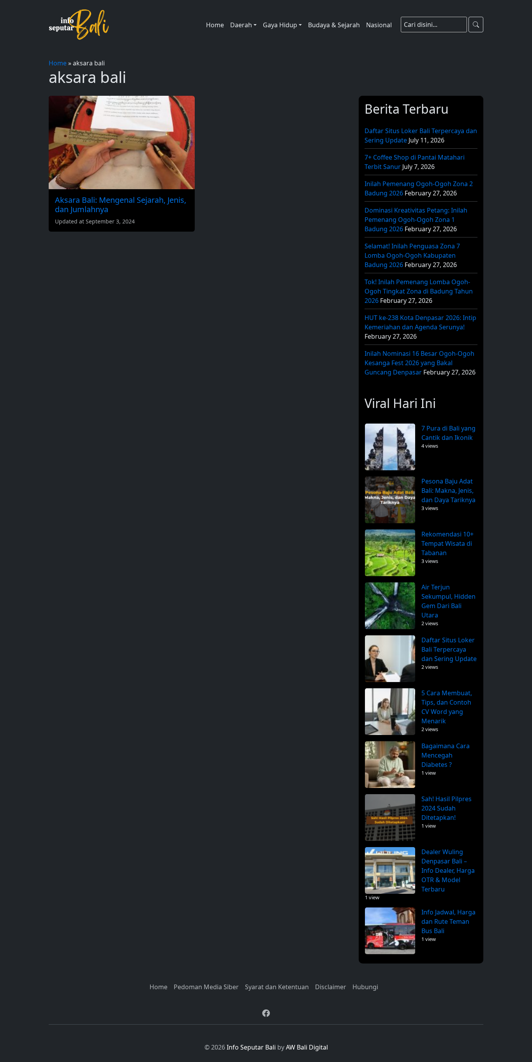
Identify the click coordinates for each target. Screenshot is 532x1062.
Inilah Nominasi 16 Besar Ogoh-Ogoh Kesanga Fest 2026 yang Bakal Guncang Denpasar (419, 362)
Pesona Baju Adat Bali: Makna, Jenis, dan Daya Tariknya (448, 490)
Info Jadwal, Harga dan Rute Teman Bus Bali (448, 921)
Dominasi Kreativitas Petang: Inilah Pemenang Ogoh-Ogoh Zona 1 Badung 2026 (416, 219)
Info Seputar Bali (251, 1047)
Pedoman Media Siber (206, 987)
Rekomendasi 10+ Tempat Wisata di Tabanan (447, 543)
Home (58, 63)
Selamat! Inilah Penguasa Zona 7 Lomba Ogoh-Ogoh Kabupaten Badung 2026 (412, 255)
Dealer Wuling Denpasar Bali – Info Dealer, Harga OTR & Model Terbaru (448, 870)
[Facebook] (266, 1013)
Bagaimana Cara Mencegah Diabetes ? (445, 755)
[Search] (476, 24)
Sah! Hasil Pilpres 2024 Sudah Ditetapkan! (446, 808)
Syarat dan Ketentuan (277, 987)
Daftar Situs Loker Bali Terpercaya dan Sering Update (449, 649)
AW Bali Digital (307, 1047)
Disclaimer (330, 987)
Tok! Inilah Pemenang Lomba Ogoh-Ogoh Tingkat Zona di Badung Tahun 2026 (419, 291)
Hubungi (365, 987)
